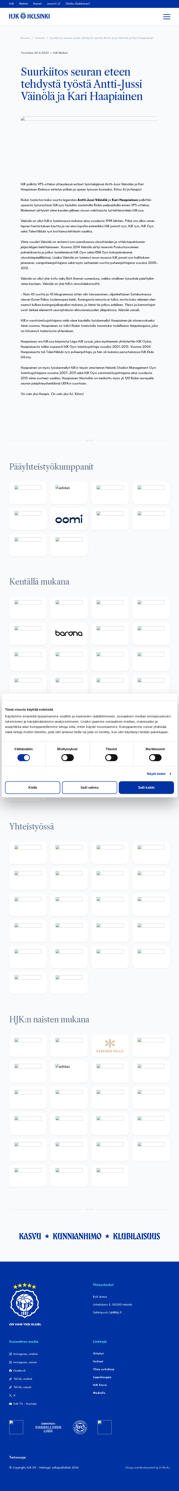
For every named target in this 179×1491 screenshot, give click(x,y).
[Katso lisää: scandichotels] (110, 1176)
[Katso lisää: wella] (110, 1097)
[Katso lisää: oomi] (69, 519)
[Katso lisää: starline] (69, 686)
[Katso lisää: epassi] (151, 1097)
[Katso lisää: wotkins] (110, 879)
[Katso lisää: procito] (151, 957)
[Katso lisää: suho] (110, 957)
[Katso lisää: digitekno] (28, 660)
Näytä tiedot (156, 774)
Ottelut (98, 1353)
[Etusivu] (29, 15)
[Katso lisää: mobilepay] (28, 608)
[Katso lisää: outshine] (110, 905)
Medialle (99, 1393)
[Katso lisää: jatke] (69, 660)
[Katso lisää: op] (151, 493)
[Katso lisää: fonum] (151, 1071)
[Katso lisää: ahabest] (28, 957)
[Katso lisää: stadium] (28, 545)
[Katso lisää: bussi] (151, 686)
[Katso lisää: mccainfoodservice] (69, 879)
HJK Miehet (60, 53)
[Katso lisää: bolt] (110, 519)
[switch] (67, 757)
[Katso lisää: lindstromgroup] (28, 905)
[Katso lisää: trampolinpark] (28, 853)
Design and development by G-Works (148, 1467)
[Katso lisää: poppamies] (69, 853)
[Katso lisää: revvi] (28, 493)
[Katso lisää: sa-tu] (69, 905)
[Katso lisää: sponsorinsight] (69, 983)
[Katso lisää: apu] (151, 660)
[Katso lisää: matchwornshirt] (151, 931)
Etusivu (25, 38)
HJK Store (100, 1385)
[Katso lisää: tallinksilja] (151, 519)
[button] (167, 16)
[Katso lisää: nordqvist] (28, 634)
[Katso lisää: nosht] (110, 853)
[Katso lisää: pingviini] (110, 608)
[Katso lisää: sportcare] (69, 957)
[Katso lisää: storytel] (151, 634)
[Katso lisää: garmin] (151, 905)
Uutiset (40, 38)
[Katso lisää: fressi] (69, 1097)
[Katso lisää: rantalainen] (69, 1045)
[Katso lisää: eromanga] (151, 853)
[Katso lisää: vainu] (110, 1071)
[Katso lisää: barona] (69, 634)
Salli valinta (89, 787)
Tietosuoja (17, 1457)
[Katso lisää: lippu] (69, 931)
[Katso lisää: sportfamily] (28, 931)
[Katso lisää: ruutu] (28, 519)
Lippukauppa (102, 1377)
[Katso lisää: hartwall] (110, 493)
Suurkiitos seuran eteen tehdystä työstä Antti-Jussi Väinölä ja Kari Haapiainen (101, 38)
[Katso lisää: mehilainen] (69, 545)
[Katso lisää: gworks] (110, 931)
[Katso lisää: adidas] (69, 493)
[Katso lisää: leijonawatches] (110, 660)
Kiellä (32, 787)
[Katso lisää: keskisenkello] (110, 1045)
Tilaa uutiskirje (103, 1369)
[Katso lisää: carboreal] (69, 608)
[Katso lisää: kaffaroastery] (28, 879)
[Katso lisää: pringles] (151, 879)
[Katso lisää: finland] (69, 1124)
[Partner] (16, 1427)
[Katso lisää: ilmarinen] (110, 686)
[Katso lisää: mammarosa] (28, 983)
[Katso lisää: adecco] (110, 634)
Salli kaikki (146, 787)
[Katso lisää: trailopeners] (151, 608)
